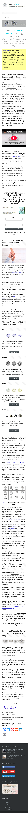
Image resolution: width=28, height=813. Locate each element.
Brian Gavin (12, 528)
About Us (7, 802)
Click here (6, 50)
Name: (14, 217)
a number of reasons (17, 272)
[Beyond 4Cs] (14, 6)
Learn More (14, 352)
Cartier (19, 156)
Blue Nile (15, 526)
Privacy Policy (8, 806)
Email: (14, 223)
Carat (3, 298)
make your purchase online (14, 519)
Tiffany (14, 156)
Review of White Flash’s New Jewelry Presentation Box (15, 750)
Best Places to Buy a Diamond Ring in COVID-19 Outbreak (15, 756)
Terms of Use (8, 807)
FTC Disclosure (8, 809)
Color (21, 296)
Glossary (7, 801)
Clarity (17, 296)
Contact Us (7, 804)
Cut (14, 296)
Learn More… (14, 378)
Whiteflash (20, 530)
